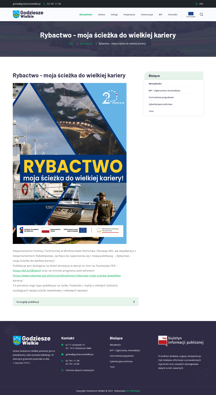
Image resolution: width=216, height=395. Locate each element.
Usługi (114, 14)
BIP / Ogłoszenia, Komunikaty (164, 90)
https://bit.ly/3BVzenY (27, 270)
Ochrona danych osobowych (80, 370)
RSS (201, 3)
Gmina (101, 14)
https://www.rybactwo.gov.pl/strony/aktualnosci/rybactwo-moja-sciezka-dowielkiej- (67, 275)
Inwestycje (147, 14)
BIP (160, 14)
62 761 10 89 (72, 363)
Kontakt (173, 14)
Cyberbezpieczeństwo (160, 104)
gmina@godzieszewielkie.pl (26, 3)
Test (151, 111)
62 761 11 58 (54, 3)
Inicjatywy (129, 14)
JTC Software (133, 390)
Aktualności (85, 14)
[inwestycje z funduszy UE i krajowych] (190, 14)
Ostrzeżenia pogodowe (161, 97)
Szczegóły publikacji (27, 301)
